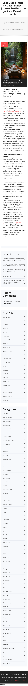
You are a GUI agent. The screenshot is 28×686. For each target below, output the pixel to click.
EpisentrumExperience (8, 82)
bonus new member (8, 440)
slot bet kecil (6, 580)
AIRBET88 (5, 414)
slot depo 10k (6, 595)
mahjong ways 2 (7, 504)
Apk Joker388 (6, 425)
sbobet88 (5, 538)
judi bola (5, 485)
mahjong (5, 497)
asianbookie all (7, 429)
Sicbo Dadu (6, 557)
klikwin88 (5, 493)
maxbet (5, 512)
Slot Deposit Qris (7, 603)
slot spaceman (7, 633)
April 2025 (5, 377)
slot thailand (6, 637)
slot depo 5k (6, 599)
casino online (6, 448)
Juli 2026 (5, 321)
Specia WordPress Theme (18, 680)
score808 (5, 546)
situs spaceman (7, 569)
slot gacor (5, 606)
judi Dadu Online (7, 489)
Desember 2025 (7, 347)
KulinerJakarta (6, 85)
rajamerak (5, 523)
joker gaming (6, 478)
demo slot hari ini (7, 466)
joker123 (5, 482)
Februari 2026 (7, 340)
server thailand (7, 550)
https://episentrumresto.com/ (12, 111)
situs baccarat (6, 561)
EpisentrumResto (18, 82)
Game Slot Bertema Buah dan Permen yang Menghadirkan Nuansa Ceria (13, 259)
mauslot (5, 508)
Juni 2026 (5, 324)
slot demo (5, 587)
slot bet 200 (6, 576)
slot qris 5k (6, 629)
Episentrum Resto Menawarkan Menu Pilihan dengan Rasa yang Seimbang (14, 92)
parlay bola (6, 519)
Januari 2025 (6, 389)
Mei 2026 (5, 328)
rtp (4, 531)
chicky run (5, 451)
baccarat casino (7, 433)
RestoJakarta (13, 85)
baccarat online (7, 436)
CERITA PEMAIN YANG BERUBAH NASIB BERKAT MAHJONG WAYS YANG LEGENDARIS (14, 282)
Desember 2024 (7, 392)
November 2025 (7, 351)
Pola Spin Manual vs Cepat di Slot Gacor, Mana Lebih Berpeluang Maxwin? (14, 264)
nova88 (5, 516)
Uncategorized (14, 81)
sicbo (4, 553)
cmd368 (5, 463)
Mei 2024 (5, 400)
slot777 (5, 640)
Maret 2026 (6, 336)
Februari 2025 (7, 385)
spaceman (5, 644)
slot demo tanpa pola (8, 591)
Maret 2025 (6, 381)
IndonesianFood (7, 83)
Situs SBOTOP (7, 565)
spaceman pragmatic (8, 648)
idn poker (5, 474)
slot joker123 (6, 618)
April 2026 (5, 332)
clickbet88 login (7, 459)
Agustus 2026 (6, 317)
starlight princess (7, 659)
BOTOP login (6, 444)
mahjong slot (6, 501)
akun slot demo (7, 421)
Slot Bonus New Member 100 (11, 584)
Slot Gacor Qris (7, 614)
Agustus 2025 (6, 362)
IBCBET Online (7, 470)
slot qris (5, 622)
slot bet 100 (6, 572)
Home (13, 28)
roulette (5, 527)
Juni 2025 (5, 370)
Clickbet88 (5, 455)
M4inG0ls (6, 81)
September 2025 (7, 358)
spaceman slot (7, 652)
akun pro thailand (7, 417)
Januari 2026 (6, 343)
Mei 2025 (5, 374)
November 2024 (7, 396)
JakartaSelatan (14, 83)
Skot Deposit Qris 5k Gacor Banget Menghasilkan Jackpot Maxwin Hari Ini (13, 8)
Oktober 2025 (7, 355)
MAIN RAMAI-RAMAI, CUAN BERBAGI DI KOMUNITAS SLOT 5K (14, 270)
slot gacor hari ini (7, 610)
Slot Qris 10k (6, 625)
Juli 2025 (5, 366)
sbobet (5, 535)
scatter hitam (6, 542)
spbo (4, 655)
